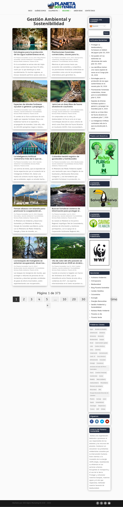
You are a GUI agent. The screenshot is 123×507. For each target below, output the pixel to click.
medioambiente (94, 383)
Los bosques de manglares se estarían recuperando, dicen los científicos (29, 262)
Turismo (92, 409)
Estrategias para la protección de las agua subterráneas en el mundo (29, 53)
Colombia (97, 349)
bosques (102, 339)
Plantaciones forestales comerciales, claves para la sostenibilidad (65, 53)
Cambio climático (100, 346)
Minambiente (104, 383)
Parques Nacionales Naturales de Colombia (99, 394)
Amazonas (93, 336)
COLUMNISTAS (53, 11)
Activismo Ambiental (98, 277)
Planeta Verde (96, 317)
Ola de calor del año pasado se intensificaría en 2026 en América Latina (68, 262)
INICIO (30, 11)
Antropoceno (79, 57)
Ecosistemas (100, 363)
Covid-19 (92, 356)
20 (74, 299)
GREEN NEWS (78, 11)
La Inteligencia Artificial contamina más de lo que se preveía (27, 157)
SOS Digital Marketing (31, 503)
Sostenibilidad (100, 402)
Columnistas (55, 59)
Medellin (92, 379)
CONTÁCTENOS (90, 11)
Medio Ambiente (101, 379)
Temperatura (102, 405)
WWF (97, 409)
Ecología (54, 111)
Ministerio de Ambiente (96, 386)
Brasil (91, 343)
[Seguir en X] (101, 503)
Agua (91, 329)
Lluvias (101, 376)
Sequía (92, 402)
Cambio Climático (97, 291)
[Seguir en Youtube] (109, 503)
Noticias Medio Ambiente (21, 61)
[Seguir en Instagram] (105, 503)
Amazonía (101, 336)
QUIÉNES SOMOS (40, 11)
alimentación (93, 332)
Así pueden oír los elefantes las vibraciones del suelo (99, 58)
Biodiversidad (18, 268)
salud (104, 399)
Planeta (92, 399)
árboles (103, 409)
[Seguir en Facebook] (97, 503)
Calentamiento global (101, 343)
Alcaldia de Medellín (100, 329)
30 (83, 299)
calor (91, 346)
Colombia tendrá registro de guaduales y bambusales (65, 157)
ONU (99, 389)
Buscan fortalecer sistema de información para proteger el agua (66, 209)
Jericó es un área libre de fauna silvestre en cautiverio (67, 105)
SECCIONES (65, 11)
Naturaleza (93, 389)
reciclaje (98, 399)
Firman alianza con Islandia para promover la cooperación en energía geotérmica (29, 209)
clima (91, 349)
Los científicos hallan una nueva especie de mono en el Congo (99, 69)
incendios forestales (100, 372)
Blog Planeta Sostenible (100, 288)
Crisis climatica (101, 356)
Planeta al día (34, 61)
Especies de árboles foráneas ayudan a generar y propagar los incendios (30, 105)
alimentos (102, 332)
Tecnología (93, 405)
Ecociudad (102, 360)
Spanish (95, 26)
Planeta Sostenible (22, 57)
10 (64, 299)
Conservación (93, 353)
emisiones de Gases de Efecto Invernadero (98, 368)
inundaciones (93, 376)
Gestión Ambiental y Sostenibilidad (31, 59)
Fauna (91, 372)
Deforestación (94, 360)
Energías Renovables (66, 59)
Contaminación (103, 353)
